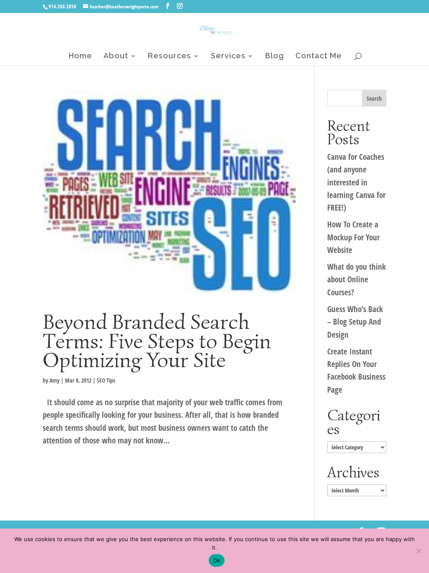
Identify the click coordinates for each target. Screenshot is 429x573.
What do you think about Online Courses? (356, 279)
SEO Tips (106, 380)
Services (228, 56)
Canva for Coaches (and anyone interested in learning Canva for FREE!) (356, 182)
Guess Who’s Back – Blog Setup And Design (355, 322)
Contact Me (318, 56)
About (115, 56)
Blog (274, 56)
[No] (418, 551)
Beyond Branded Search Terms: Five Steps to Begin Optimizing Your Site (157, 341)
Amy (54, 380)
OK (217, 560)
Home (80, 56)
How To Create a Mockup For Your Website (353, 237)
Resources (169, 56)
